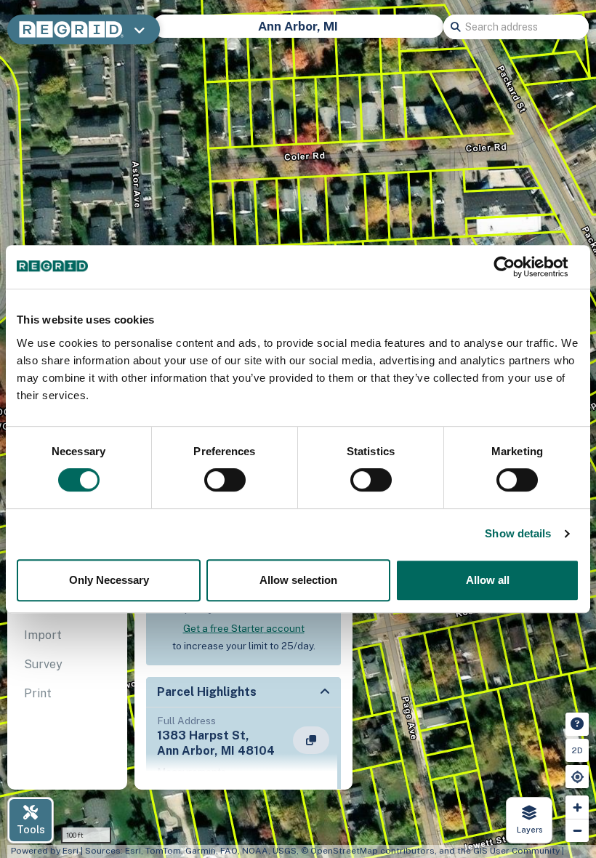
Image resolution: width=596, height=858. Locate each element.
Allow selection (298, 580)
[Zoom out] (577, 830)
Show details (518, 533)
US (204, 33)
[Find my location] (577, 776)
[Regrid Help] (577, 724)
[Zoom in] (577, 807)
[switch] (225, 480)
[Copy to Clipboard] (311, 740)
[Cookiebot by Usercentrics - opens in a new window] (515, 267)
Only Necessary (109, 580)
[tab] (67, 635)
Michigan (253, 33)
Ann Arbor (405, 33)
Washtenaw (328, 33)
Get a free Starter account (244, 628)
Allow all (488, 580)
